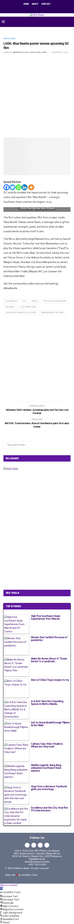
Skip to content (9, 885)
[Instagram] (35, 8)
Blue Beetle (11, 301)
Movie (35, 301)
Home (26, 4)
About (35, 4)
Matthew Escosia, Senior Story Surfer (29, 52)
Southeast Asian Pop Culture (20, 312)
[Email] (44, 8)
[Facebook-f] (27, 845)
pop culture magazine (55, 301)
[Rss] (48, 8)
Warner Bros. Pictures (52, 312)
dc (24, 301)
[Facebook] (26, 8)
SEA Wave (10, 307)
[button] (1, 888)
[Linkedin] (39, 8)
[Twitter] (30, 8)
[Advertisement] (37, 95)
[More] (31, 187)
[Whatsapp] (18, 187)
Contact (46, 4)
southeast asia (28, 307)
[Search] (70, 22)
